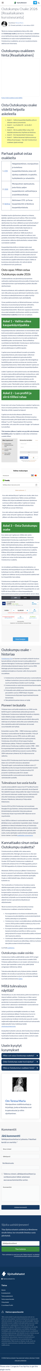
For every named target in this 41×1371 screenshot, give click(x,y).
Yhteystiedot (5, 1302)
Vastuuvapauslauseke (7, 1299)
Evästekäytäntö (5, 1293)
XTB (6, 171)
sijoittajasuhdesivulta (8, 1026)
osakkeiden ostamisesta (25, 835)
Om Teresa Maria (15, 1100)
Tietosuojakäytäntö (7, 1296)
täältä (20, 979)
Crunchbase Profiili (7, 1305)
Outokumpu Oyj (6, 658)
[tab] (20, 1055)
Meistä (3, 1290)
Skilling (7, 204)
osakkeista (10, 948)
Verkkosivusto (8, 1163)
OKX (6, 189)
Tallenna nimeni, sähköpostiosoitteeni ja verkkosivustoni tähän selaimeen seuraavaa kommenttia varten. (20, 1177)
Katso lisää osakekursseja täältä (11, 98)
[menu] (2, 2)
